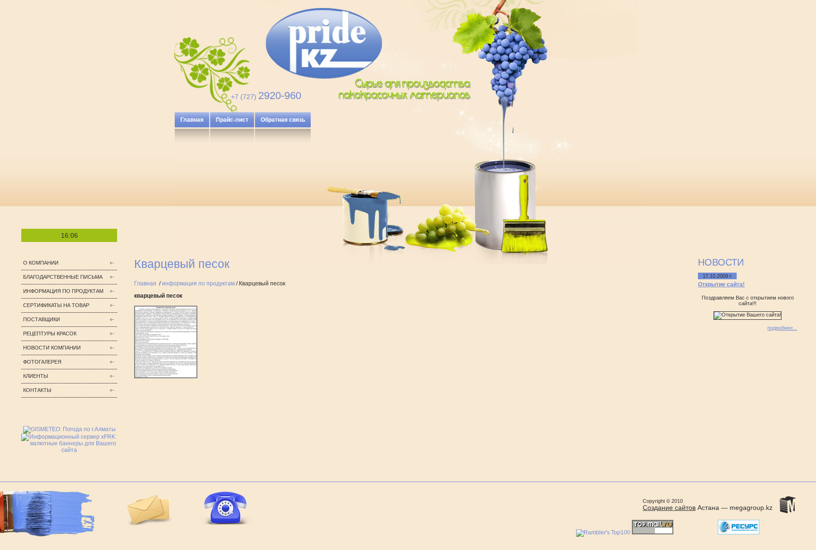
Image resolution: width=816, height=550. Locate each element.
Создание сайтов (669, 507)
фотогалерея (42, 362)
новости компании (52, 347)
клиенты (35, 376)
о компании (41, 263)
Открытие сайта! (721, 284)
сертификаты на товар (56, 305)
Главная (192, 120)
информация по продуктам (63, 291)
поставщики (41, 319)
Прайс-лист (232, 120)
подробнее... (782, 328)
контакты (37, 390)
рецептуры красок (49, 333)
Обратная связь (283, 120)
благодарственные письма (62, 277)
